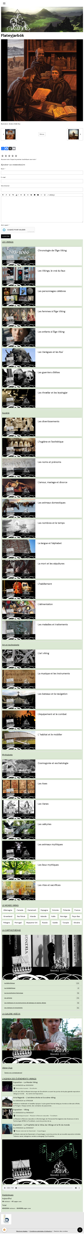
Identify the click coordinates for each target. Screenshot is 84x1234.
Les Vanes (43, 804)
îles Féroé (21, 916)
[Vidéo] (38, 194)
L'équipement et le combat (52, 714)
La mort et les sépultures (51, 563)
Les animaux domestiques (51, 502)
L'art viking (43, 653)
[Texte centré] (24, 194)
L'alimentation (45, 604)
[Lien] (28, 194)
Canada (20, 910)
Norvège (63, 916)
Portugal (18, 923)
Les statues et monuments (41, 1008)
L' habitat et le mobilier (50, 734)
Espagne (44, 910)
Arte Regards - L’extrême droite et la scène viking (34, 1097)
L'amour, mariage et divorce (52, 482)
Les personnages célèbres (52, 291)
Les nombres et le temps (51, 523)
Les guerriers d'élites (49, 372)
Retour (42, 134)
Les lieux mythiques (48, 865)
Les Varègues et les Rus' (50, 352)
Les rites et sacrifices (49, 885)
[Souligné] (9, 194)
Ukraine (77, 923)
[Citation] (21, 194)
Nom (2, 169)
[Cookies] (4, 1229)
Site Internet (5, 186)
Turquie (65, 923)
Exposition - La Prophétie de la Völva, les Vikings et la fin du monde (41, 1125)
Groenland (7, 916)
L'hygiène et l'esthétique (50, 441)
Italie (53, 916)
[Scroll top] (79, 1229)
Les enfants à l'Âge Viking (51, 332)
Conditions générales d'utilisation (41, 1231)
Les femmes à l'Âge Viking (51, 311)
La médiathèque (41, 988)
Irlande (33, 916)
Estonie (55, 910)
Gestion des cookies (61, 1231)
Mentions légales (22, 1231)
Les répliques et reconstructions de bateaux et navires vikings (41, 1003)
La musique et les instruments (54, 673)
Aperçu (52, 195)
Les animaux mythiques (50, 844)
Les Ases (42, 783)
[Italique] (6, 194)
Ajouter (5, 236)
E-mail (3, 177)
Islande (44, 916)
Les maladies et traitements (53, 624)
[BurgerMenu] (4, 3)
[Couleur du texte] (17, 194)
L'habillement (45, 584)
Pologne (6, 923)
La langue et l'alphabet (50, 543)
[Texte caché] (31, 194)
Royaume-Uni (31, 923)
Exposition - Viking (21, 1110)
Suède (55, 923)
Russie (45, 923)
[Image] (34, 194)
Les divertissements (48, 421)
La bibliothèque (41, 983)
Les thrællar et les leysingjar (53, 392)
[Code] (41, 194)
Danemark (32, 910)
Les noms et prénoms (49, 462)
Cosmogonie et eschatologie (53, 763)
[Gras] (3, 194)
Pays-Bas (76, 916)
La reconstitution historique (41, 993)
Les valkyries (44, 824)
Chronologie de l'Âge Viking (52, 250)
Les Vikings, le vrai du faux (51, 271)
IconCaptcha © (30, 231)
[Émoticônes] (45, 194)
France (77, 910)
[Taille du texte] (13, 194)
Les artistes (41, 998)
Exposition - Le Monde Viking (25, 1082)
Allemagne (7, 910)
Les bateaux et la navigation (52, 694)
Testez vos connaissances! (13, 1073)
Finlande (66, 910)
